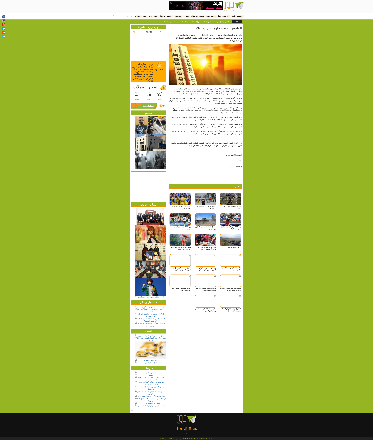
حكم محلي (226, 16)
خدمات (201, 16)
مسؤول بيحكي (148, 302)
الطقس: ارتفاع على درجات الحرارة (218, 21)
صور (150, 16)
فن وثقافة (194, 16)
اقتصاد (169, 16)
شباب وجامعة (216, 16)
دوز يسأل (162, 16)
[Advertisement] (148, 186)
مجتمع (208, 16)
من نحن (144, 16)
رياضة (155, 16)
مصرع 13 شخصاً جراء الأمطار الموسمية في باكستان (183, 21)
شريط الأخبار (237, 21)
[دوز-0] (196, 4)
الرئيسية (240, 16)
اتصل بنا (137, 16)
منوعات (186, 16)
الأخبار (233, 16)
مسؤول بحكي (177, 16)
